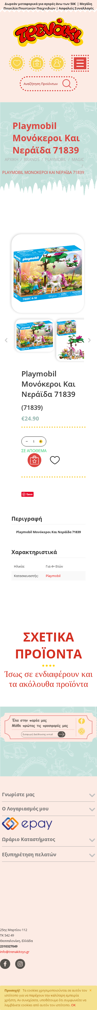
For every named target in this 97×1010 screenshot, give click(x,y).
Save (29, 494)
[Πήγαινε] (61, 734)
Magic (78, 159)
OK (73, 1005)
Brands (32, 159)
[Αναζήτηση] (66, 83)
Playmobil (55, 159)
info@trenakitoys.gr (14, 951)
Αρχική (11, 159)
